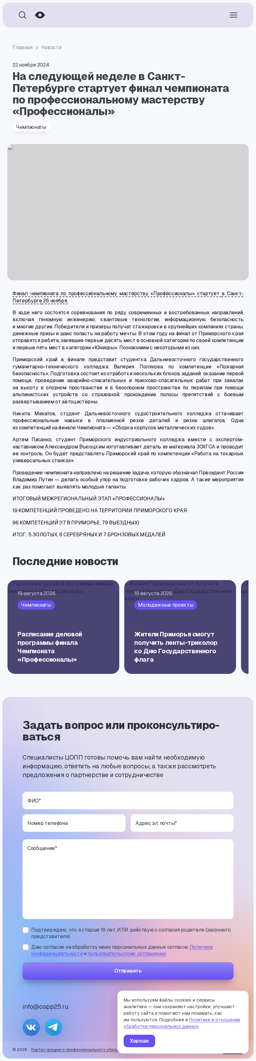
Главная (22, 47)
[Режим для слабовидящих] (39, 15)
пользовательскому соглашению (126, 954)
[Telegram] (53, 1027)
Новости (51, 47)
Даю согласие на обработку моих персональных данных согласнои (122, 950)
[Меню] (233, 15)
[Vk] (31, 1027)
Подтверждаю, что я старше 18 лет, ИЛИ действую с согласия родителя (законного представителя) (130, 933)
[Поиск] (22, 15)
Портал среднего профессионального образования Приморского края (100, 1050)
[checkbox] (25, 930)
